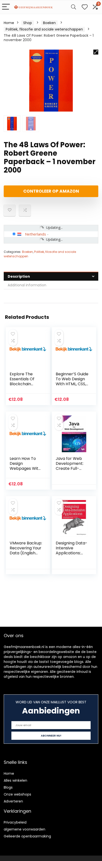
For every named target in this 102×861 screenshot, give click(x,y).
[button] (95, 52)
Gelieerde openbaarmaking (27, 836)
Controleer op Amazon (51, 191)
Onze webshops (17, 794)
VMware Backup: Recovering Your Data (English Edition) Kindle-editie (26, 553)
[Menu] (6, 7)
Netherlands (35, 234)
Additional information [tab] (27, 285)
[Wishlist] (85, 7)
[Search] (73, 7)
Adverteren (13, 801)
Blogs (8, 787)
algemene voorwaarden (24, 829)
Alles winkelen (15, 780)
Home (9, 22)
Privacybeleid (15, 822)
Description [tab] (19, 276)
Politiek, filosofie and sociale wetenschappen (44, 29)
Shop (27, 22)
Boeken (49, 22)
